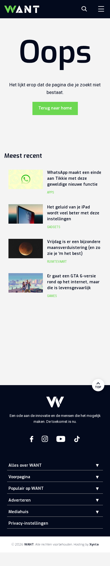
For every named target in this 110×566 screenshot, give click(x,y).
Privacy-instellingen (28, 523)
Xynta (94, 544)
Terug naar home (55, 108)
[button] (93, 465)
